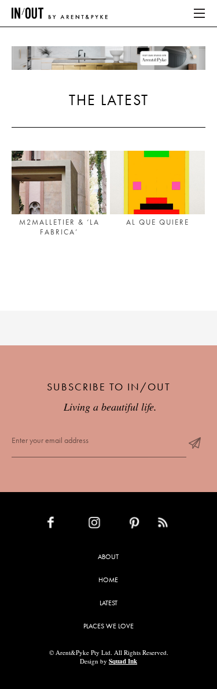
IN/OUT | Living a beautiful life (60, 13)
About (108, 556)
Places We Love (108, 626)
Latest (108, 603)
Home (108, 579)
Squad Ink (123, 661)
